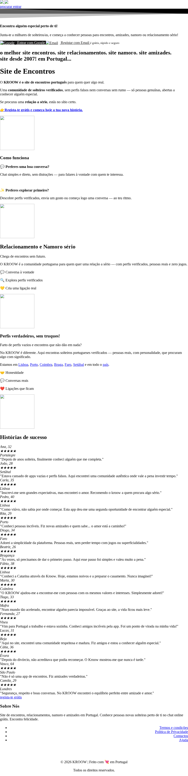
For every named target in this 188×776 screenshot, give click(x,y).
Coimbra (46, 364)
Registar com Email (75, 43)
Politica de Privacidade (171, 732)
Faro (68, 364)
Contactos (181, 736)
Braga (58, 364)
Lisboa (23, 364)
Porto (34, 364)
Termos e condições (173, 728)
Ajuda (183, 740)
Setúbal (78, 364)
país (105, 364)
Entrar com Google (31, 43)
